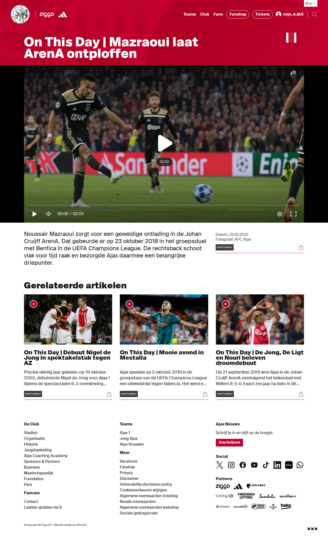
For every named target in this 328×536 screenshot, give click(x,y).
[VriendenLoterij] (246, 496)
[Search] (314, 14)
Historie (31, 444)
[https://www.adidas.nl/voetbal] (62, 14)
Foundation (34, 478)
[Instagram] (231, 465)
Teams (189, 14)
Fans (218, 14)
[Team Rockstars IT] (288, 496)
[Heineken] (273, 507)
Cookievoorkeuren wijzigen (143, 490)
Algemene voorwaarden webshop (149, 507)
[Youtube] (254, 465)
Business (32, 467)
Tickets (262, 14)
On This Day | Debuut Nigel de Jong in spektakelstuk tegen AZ (67, 358)
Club (204, 14)
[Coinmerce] (223, 507)
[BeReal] (289, 465)
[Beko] (286, 507)
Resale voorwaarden (138, 501)
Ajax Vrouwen (132, 444)
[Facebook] (243, 465)
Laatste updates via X (43, 507)
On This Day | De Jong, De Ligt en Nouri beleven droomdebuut (260, 358)
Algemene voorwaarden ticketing (149, 496)
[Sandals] (267, 496)
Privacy (126, 472)
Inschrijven (229, 442)
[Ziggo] (47, 14)
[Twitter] (220, 465)
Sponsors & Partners (42, 461)
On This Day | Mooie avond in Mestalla (162, 355)
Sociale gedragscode (139, 513)
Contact (31, 501)
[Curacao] (224, 496)
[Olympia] (241, 507)
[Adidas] (238, 486)
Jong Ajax (128, 438)
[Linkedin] (277, 465)
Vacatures (128, 461)
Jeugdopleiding (38, 450)
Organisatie (34, 438)
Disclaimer (129, 478)
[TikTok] (266, 465)
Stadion (30, 432)
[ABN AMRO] (256, 486)
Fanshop (238, 14)
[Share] (301, 247)
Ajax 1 (125, 432)
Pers (28, 484)
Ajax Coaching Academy (45, 455)
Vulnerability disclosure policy (146, 484)
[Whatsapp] (300, 465)
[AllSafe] (258, 507)
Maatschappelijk (38, 473)
